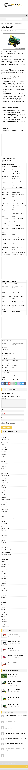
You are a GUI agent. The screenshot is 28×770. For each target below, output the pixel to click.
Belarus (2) (3, 447)
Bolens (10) (4, 454)
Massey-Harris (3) (5, 552)
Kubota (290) (4, 533)
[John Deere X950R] (4, 691)
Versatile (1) (4, 609)
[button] (26, 15)
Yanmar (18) (4, 621)
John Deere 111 (15, 722)
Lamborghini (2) (5, 535)
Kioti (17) (3, 530)
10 (21, 636)
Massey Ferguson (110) (6, 549)
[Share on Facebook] (2, 383)
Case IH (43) (4, 461)
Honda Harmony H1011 (15, 656)
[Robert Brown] (2, 734)
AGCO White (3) (5, 439)
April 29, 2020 (6, 30)
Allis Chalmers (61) (5, 442)
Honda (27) (4, 511)
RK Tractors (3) (4, 576)
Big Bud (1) (4, 449)
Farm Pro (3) (4, 487)
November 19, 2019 (14, 650)
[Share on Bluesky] (23, 383)
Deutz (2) (3, 478)
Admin (12, 30)
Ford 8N (10, 648)
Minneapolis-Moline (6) (6, 557)
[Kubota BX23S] (4, 664)
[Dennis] (2, 755)
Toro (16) (3, 600)
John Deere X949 (13, 697)
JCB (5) (3, 526)
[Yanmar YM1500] (4, 635)
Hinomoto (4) (4, 509)
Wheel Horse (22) (5, 614)
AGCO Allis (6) (4, 437)
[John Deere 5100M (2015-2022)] (4, 683)
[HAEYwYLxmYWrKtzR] (2, 744)
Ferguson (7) (4, 492)
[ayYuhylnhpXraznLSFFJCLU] (2, 727)
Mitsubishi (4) (4, 559)
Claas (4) (3, 468)
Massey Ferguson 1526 (20, 733)
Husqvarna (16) (4, 514)
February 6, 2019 (13, 657)
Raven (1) (3, 571)
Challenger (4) (4, 466)
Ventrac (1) (3, 607)
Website (3, 417)
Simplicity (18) (4, 595)
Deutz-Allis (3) (4, 480)
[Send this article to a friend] (11, 383)
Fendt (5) (3, 490)
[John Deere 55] (4, 676)
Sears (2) (3, 588)
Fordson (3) (4, 502)
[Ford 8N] (4, 650)
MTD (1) (3, 561)
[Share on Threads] (25, 383)
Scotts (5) (3, 585)
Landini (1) (3, 538)
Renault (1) (3, 573)
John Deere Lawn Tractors (10, 670)
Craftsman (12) (4, 471)
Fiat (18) (3, 494)
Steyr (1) (3, 593)
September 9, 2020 (14, 636)
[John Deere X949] (4, 698)
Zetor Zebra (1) (5, 626)
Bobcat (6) (3, 451)
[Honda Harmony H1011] (4, 657)
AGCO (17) (3, 435)
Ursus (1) (3, 602)
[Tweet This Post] (5, 383)
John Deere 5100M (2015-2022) (16, 682)
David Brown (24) (5, 475)
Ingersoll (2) (4, 516)
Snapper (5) (4, 597)
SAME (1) (3, 581)
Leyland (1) (4, 542)
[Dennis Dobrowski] (2, 716)
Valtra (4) (3, 604)
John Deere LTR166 (15, 755)
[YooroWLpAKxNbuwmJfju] (2, 749)
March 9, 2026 (13, 676)
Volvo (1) (3, 612)
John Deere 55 (12, 674)
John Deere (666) (5, 528)
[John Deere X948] (4, 706)
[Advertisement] (14, 10)
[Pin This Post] (9, 383)
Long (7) (3, 545)
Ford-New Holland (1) (6, 499)
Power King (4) (4, 569)
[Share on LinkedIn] (7, 383)
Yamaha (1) (4, 619)
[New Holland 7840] (4, 642)
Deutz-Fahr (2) (4, 483)
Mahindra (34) (4, 547)
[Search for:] (14, 18)
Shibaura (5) (4, 590)
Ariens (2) (3, 444)
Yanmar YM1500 (13, 634)
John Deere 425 (21, 743)
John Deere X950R (14, 690)
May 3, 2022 (12, 685)
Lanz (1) (3, 540)
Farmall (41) (4, 485)
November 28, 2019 (14, 665)
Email (2, 413)
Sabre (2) (3, 578)
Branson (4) (4, 456)
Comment (3, 398)
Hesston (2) (4, 506)
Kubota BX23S (12, 663)
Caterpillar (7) (4, 463)
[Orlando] (2, 722)
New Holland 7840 (14, 641)
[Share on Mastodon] (18, 383)
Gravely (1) (3, 504)
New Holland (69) (5, 564)
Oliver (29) (3, 566)
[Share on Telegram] (21, 383)
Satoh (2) (3, 583)
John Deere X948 (13, 704)
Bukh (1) (3, 459)
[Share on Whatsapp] (16, 383)
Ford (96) (3, 497)
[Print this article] (14, 383)
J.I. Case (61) (4, 523)
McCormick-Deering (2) (6, 554)
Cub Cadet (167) (5, 473)
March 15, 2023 (13, 643)
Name (3, 409)
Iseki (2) (3, 521)
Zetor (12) (3, 624)
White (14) (3, 616)
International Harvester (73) (7, 518)
